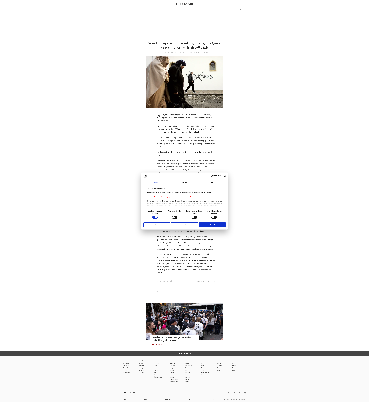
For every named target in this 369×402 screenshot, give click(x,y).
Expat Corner (189, 384)
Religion (187, 377)
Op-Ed (234, 365)
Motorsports (220, 368)
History (187, 379)
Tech (171, 375)
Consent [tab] (156, 182)
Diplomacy (126, 363)
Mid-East (156, 363)
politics (159, 291)
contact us (191, 399)
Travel (187, 368)
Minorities (141, 370)
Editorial (234, 370)
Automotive (173, 363)
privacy (145, 399)
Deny (157, 225)
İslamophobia (158, 377)
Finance (172, 370)
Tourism (172, 372)
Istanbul (141, 363)
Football (219, 363)
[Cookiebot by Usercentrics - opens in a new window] (212, 176)
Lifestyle (189, 361)
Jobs (124, 399)
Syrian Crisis (157, 375)
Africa (155, 372)
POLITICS (126, 361)
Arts (203, 361)
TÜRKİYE (142, 361)
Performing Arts (205, 372)
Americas (156, 368)
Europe (156, 365)
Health (187, 363)
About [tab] (213, 182)
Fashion (187, 372)
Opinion (235, 361)
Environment (188, 365)
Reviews (203, 375)
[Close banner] (225, 176)
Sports (219, 361)
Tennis (218, 370)
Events (203, 368)
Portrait (203, 370)
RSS (213, 399)
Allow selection (184, 225)
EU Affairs (125, 370)
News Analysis (127, 372)
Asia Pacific (157, 370)
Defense (172, 377)
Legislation (126, 365)
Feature (187, 382)
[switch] (174, 217)
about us (168, 399)
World (156, 361)
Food (186, 370)
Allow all (212, 225)
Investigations (142, 368)
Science (187, 375)
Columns (234, 363)
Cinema (203, 363)
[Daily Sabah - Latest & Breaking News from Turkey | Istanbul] (184, 3)
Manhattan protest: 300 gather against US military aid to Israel (172, 339)
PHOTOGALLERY (159, 344)
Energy (172, 368)
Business (173, 361)
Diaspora (141, 372)
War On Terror (127, 368)
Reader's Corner (236, 368)
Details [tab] (184, 182)
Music (202, 365)
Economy (172, 365)
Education (141, 365)
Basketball (219, 365)
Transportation (174, 379)
